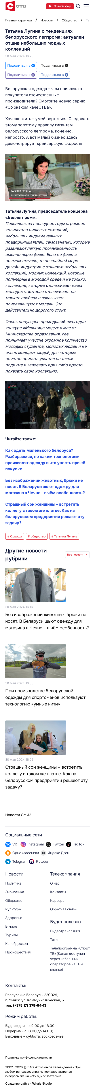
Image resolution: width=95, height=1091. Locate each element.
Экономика (14, 892)
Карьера (57, 900)
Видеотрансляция (65, 931)
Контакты (58, 892)
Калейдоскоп (16, 943)
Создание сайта (17, 1083)
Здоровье (13, 917)
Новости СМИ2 (18, 815)
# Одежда (14, 536)
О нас (55, 883)
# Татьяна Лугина (64, 536)
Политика (13, 883)
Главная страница (18, 20)
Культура (13, 909)
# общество (37, 536)
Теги (53, 939)
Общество (69, 20)
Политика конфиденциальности (28, 1057)
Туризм (11, 935)
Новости (47, 20)
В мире (11, 926)
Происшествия (17, 952)
